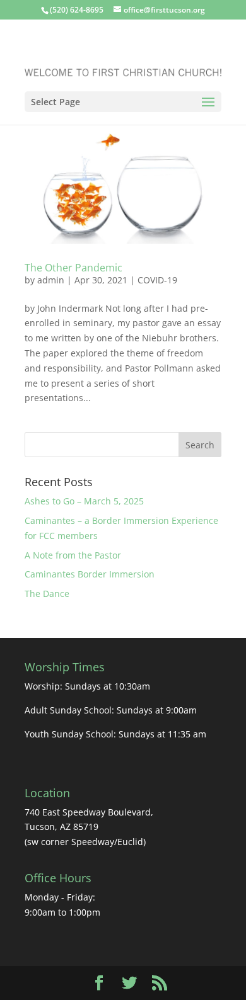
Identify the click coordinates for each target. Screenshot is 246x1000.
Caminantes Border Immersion (91, 574)
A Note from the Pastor (73, 555)
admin (50, 280)
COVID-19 (157, 280)
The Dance (47, 593)
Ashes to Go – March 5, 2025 (84, 501)
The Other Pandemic (73, 268)
